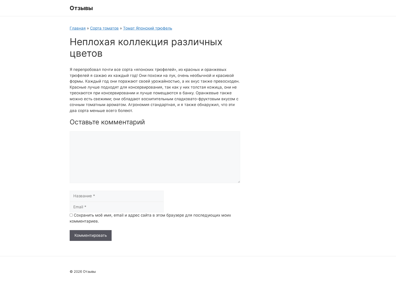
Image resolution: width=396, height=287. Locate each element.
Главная (78, 28)
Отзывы (81, 8)
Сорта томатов (104, 28)
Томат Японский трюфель (147, 28)
